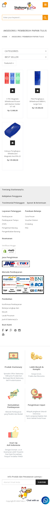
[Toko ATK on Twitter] (6, 330)
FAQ (26, 228)
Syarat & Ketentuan (36, 203)
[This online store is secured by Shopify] (9, 251)
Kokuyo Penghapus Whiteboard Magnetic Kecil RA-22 (12, 153)
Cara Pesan (30, 216)
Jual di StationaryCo (10, 319)
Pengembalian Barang (11, 231)
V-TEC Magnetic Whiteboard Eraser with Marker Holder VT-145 (12, 103)
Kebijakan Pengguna (12, 196)
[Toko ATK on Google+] (11, 330)
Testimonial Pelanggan (13, 203)
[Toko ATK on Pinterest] (15, 330)
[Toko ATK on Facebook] (3, 330)
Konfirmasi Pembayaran (12, 304)
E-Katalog (29, 224)
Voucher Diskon (31, 220)
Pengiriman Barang (9, 228)
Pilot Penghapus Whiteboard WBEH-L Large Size (37, 101)
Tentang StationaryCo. (13, 189)
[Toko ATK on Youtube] (3, 334)
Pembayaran (7, 216)
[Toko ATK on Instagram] (19, 330)
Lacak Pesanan (8, 315)
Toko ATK (24, 501)
